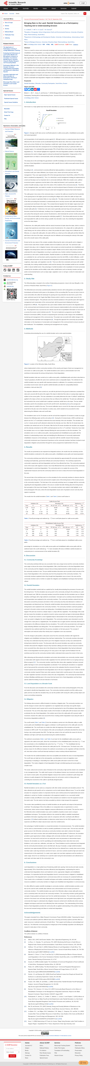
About (54, 8)
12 (34, 662)
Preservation (78, 1050)
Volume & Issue (58, 1055)
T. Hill (33, 29)
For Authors (43, 1050)
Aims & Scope (9, 22)
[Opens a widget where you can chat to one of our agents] (83, 1063)
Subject (27, 1048)
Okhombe (38, 83)
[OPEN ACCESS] (69, 3)
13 (32, 819)
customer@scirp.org (12, 279)
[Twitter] (5, 270)
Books (35, 8)
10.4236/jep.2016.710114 (34, 44)
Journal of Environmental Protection (34, 19)
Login (83, 3)
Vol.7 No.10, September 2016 (54, 19)
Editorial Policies (44, 1048)
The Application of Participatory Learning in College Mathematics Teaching (11, 49)
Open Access (78, 1045)
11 (68, 404)
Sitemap (27, 1053)
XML (52, 44)
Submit (73, 8)
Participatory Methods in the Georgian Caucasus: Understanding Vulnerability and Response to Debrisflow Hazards (11, 68)
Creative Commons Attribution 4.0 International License (58, 1035)
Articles (15, 8)
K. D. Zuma (39, 29)
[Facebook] (9, 270)
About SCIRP (45, 1043)
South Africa (59, 83)
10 (40, 387)
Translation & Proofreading (61, 1050)
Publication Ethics (80, 1048)
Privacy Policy (79, 1055)
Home (6, 8)
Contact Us (7, 115)
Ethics (41, 1045)
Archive (7, 28)
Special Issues (44, 1058)
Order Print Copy (8, 112)
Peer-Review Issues (45, 1053)
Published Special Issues (11, 98)
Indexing (7, 38)
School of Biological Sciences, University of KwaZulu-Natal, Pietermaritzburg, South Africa (49, 42)
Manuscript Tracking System (62, 1045)
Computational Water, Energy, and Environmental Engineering (12, 218)
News (45, 8)
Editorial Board (9, 31)
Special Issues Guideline (11, 102)
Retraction (78, 1053)
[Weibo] (18, 270)
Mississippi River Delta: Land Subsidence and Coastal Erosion (11, 83)
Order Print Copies (59, 1048)
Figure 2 (49, 285)
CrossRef (51, 952)
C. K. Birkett (27, 29)
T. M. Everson (48, 29)
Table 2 (55, 496)
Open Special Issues (9, 95)
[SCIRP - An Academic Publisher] (15, 3)
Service (57, 1043)
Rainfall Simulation (29, 83)
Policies (78, 1043)
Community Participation (48, 83)
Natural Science (9, 151)
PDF (44, 44)
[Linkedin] (13, 270)
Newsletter (7, 108)
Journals (26, 8)
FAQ (5, 118)
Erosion (65, 83)
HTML (48, 44)
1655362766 (10, 286)
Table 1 (48, 496)
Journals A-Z (28, 1045)
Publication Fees (9, 34)
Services (63, 8)
